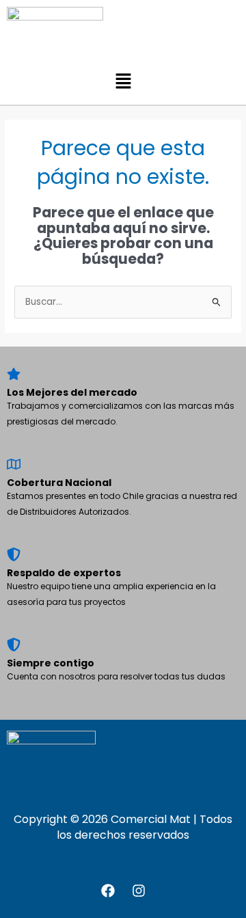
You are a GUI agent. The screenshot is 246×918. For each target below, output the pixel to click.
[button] (123, 82)
